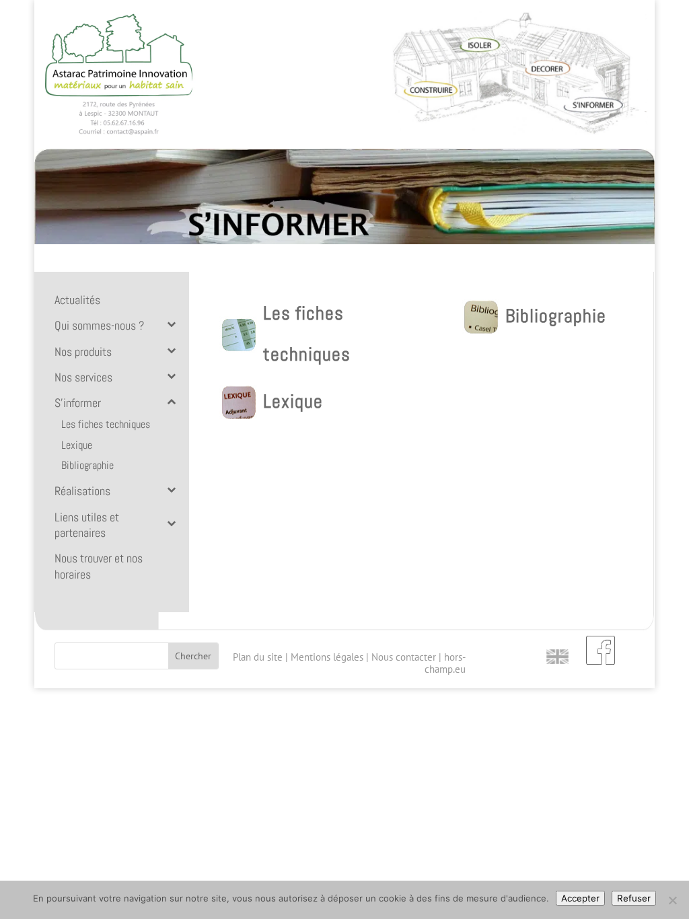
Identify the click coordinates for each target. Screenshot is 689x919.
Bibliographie (555, 316)
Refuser (634, 898)
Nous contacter (403, 657)
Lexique (293, 401)
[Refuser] (672, 900)
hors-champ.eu (445, 663)
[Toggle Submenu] (170, 323)
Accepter (580, 898)
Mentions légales (327, 657)
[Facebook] (600, 648)
